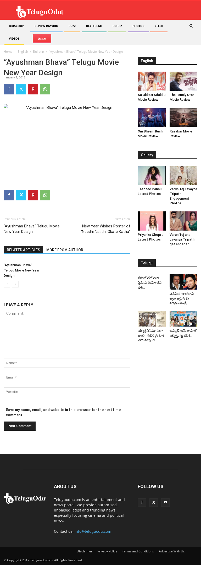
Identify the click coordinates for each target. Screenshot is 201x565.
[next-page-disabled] (15, 284)
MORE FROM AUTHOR (64, 250)
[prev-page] (7, 284)
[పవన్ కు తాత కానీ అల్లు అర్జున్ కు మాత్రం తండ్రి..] (184, 282)
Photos (138, 26)
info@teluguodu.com (93, 531)
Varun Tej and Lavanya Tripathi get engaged (182, 239)
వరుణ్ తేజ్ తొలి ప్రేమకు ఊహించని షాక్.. (149, 282)
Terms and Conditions (138, 551)
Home (8, 51)
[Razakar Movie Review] (184, 117)
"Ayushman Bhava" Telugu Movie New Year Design (32, 229)
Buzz (72, 26)
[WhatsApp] (45, 89)
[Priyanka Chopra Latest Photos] (152, 221)
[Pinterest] (33, 89)
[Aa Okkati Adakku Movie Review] (152, 81)
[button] (191, 26)
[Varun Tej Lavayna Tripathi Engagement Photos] (184, 175)
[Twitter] (21, 89)
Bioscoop (16, 26)
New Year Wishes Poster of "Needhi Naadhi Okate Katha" (105, 229)
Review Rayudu (46, 26)
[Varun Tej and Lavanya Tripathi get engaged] (184, 221)
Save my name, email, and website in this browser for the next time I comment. (64, 412)
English (23, 51)
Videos (14, 38)
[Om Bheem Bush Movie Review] (152, 117)
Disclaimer (84, 551)
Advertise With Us (172, 551)
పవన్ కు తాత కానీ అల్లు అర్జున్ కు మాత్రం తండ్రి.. (182, 298)
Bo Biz (117, 26)
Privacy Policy (107, 551)
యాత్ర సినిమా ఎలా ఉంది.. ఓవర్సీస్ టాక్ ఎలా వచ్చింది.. (151, 335)
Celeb (159, 26)
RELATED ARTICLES (23, 250)
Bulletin (38, 51)
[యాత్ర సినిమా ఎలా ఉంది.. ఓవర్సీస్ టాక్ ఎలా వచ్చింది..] (152, 319)
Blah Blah (94, 26)
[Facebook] (9, 89)
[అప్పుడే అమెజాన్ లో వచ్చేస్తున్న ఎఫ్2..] (184, 319)
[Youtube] (165, 502)
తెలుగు (42, 39)
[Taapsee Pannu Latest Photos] (152, 175)
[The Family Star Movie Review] (184, 81)
